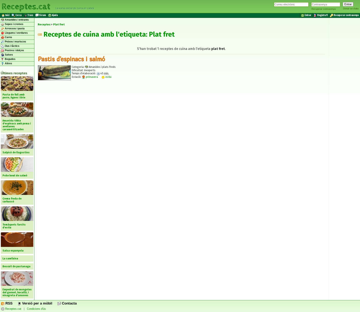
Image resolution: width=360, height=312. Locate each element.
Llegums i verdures (16, 32)
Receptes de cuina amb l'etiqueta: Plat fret (108, 34)
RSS (8, 303)
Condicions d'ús (36, 308)
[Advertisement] (181, 122)
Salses (8, 54)
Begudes (9, 59)
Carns (8, 37)
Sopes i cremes (13, 24)
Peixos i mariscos (15, 41)
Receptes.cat (25, 6)
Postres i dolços (14, 50)
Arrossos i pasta (14, 28)
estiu (108, 76)
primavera (91, 76)
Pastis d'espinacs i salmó (71, 58)
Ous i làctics (11, 46)
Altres (8, 63)
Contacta (69, 303)
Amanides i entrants (16, 19)
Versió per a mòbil (36, 303)
